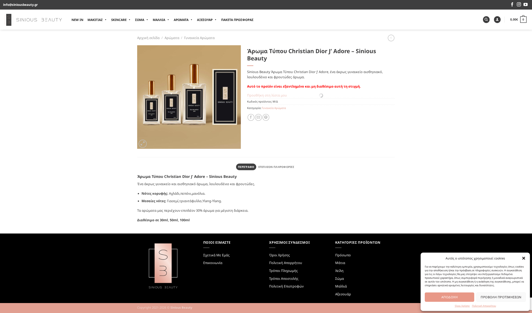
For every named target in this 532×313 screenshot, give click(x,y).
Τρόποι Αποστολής (283, 278)
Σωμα (139, 20)
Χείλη (339, 270)
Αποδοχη (449, 297)
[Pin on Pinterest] (265, 117)
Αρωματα (181, 20)
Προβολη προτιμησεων (501, 297)
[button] (524, 258)
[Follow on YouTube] (525, 4)
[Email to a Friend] (258, 117)
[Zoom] (143, 144)
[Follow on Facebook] (512, 4)
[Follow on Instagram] (519, 4)
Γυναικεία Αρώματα (199, 37)
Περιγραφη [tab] (246, 167)
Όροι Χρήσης (462, 306)
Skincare (119, 20)
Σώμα (339, 278)
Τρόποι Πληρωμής (283, 270)
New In (77, 20)
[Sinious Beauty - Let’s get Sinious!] (33, 19)
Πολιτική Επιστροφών (286, 286)
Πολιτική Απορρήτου (484, 306)
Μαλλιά (341, 286)
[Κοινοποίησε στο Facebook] (251, 117)
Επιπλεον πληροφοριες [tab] (276, 167)
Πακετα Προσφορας (237, 20)
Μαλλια (159, 20)
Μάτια (340, 262)
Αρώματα (172, 37)
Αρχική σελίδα (148, 37)
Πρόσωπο (343, 255)
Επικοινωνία (212, 262)
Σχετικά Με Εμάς (216, 255)
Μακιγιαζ (95, 20)
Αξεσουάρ (343, 294)
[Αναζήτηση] (486, 19)
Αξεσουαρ (205, 20)
